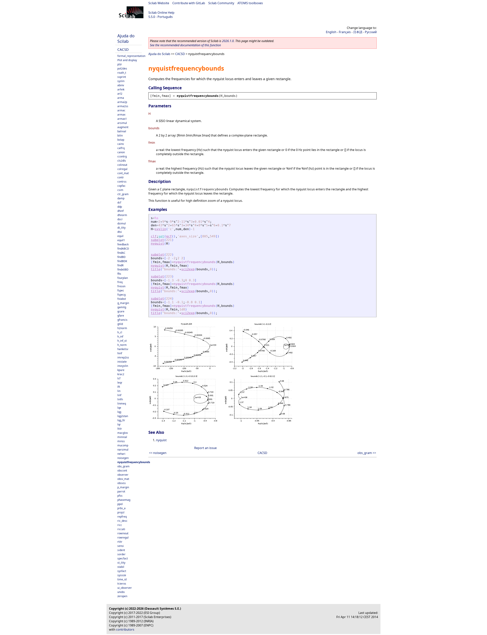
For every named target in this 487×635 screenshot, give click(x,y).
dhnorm (122, 215)
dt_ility (121, 227)
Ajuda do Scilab (125, 38)
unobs (121, 592)
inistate (122, 361)
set (161, 236)
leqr (119, 382)
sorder (121, 554)
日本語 (357, 32)
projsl (120, 512)
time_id (122, 579)
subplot (157, 240)
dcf (119, 202)
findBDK (122, 261)
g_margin (123, 303)
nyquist (157, 243)
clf (154, 236)
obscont (122, 470)
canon (121, 152)
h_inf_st (122, 340)
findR (120, 265)
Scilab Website (158, 3)
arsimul (122, 123)
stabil (120, 567)
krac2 (120, 374)
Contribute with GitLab (188, 3)
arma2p (122, 102)
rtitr (119, 541)
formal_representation (131, 56)
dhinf (120, 211)
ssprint (121, 77)
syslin (120, 81)
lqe (119, 407)
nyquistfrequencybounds (133, 462)
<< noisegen (157, 453)
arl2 (119, 93)
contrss (122, 181)
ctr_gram (123, 194)
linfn (120, 399)
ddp (119, 206)
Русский (371, 32)
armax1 (122, 118)
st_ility (121, 562)
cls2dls (121, 160)
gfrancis (122, 319)
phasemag (123, 500)
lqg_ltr (121, 420)
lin (118, 391)
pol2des (122, 68)
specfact (122, 558)
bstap (120, 139)
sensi (120, 546)
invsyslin (122, 366)
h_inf (120, 336)
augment (122, 127)
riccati (121, 529)
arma (120, 98)
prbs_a (121, 508)
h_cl (119, 332)
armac (121, 110)
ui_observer (124, 588)
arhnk (120, 89)
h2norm (122, 328)
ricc (119, 525)
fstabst (121, 299)
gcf (169, 236)
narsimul (122, 449)
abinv (120, 85)
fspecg (121, 294)
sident (121, 550)
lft (118, 386)
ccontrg (122, 156)
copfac (121, 185)
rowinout (122, 533)
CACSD (123, 49)
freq (120, 282)
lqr (119, 424)
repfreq (122, 516)
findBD (121, 257)
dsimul (121, 223)
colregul (122, 169)
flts (119, 273)
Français (345, 32)
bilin (120, 135)
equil (120, 236)
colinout (122, 165)
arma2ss (122, 106)
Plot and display (127, 60)
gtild (120, 324)
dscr (120, 219)
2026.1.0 (228, 41)
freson (121, 286)
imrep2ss (123, 357)
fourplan (122, 278)
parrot (121, 491)
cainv (120, 144)
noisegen (123, 458)
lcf (118, 378)
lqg (119, 412)
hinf (119, 353)
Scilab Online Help (161, 12)
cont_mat (123, 173)
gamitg (121, 307)
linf (119, 395)
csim (120, 190)
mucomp (122, 445)
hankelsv (122, 349)
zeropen (122, 596)
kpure (120, 370)
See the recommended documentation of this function (185, 45)
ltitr (119, 428)
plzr (119, 64)
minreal (122, 437)
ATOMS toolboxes (250, 3)
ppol (120, 504)
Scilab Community (221, 3)
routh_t (121, 72)
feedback (123, 244)
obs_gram (123, 466)
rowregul (123, 537)
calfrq (121, 148)
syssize (121, 575)
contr (120, 177)
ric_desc (122, 521)
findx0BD (122, 269)
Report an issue (205, 448)
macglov (122, 433)
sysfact (121, 571)
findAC (121, 252)
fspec (120, 290)
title (155, 269)
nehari (121, 454)
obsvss (121, 483)
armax (121, 114)
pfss (120, 495)
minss (121, 441)
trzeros (121, 583)
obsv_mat (123, 479)
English (331, 32)
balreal (121, 131)
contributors (125, 629)
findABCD (123, 248)
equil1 (121, 240)
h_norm (122, 345)
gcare (120, 311)
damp (120, 198)
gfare (120, 315)
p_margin (123, 487)
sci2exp (188, 269)
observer (122, 474)
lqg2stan (122, 416)
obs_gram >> (366, 453)
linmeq (121, 403)
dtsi (119, 232)
